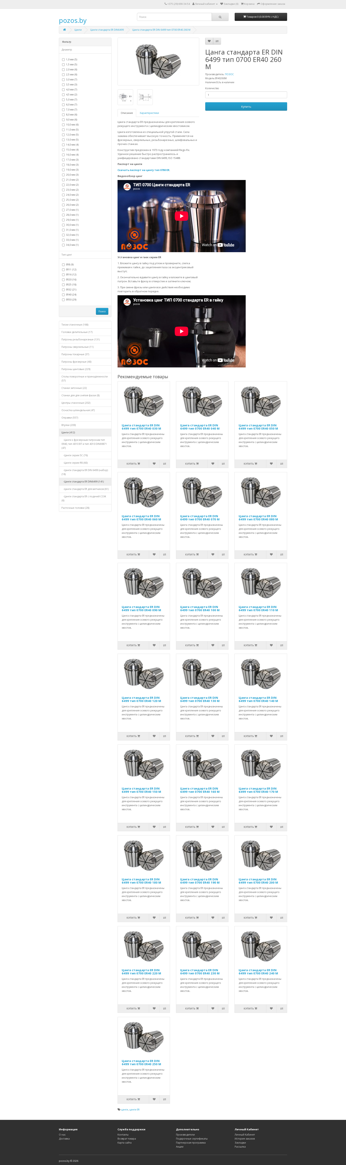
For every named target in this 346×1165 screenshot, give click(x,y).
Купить (246, 106)
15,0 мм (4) (72, 149)
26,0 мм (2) (72, 204)
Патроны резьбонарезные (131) (80, 339)
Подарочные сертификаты (192, 1138)
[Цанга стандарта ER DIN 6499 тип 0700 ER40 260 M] (158, 61)
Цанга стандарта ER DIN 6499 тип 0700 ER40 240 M (258, 971)
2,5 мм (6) (71, 74)
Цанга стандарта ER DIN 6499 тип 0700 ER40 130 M (200, 699)
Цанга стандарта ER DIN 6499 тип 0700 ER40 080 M (258, 517)
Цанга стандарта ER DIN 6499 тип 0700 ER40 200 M (258, 881)
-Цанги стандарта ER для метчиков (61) (85, 489)
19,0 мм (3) (72, 169)
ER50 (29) (71, 299)
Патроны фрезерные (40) (76, 361)
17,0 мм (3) (72, 159)
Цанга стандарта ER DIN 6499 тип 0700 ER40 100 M (200, 608)
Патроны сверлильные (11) (77, 347)
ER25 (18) (71, 284)
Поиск (102, 311)
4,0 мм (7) (71, 89)
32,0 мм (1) (72, 235)
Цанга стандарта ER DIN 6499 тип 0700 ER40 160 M (200, 790)
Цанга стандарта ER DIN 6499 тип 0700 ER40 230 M (200, 971)
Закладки (240, 1142)
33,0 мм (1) (72, 240)
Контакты (123, 1134)
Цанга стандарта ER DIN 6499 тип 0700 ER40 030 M (141, 427)
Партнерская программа (191, 1142)
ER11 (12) (71, 269)
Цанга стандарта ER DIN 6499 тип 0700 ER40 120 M (141, 699)
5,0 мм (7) (71, 99)
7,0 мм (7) (71, 109)
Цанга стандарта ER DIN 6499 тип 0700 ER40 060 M (141, 517)
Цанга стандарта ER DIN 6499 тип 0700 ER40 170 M (258, 790)
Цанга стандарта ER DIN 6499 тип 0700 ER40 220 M (141, 971)
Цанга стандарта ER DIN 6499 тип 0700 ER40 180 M (141, 881)
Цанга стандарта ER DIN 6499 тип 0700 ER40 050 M (258, 427)
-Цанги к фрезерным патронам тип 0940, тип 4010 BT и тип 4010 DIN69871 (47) (84, 444)
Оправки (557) (69, 417)
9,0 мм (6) (71, 119)
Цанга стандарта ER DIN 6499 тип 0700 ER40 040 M (200, 427)
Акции (179, 1146)
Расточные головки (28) (75, 508)
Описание (127, 113)
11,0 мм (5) (72, 129)
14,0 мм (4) (72, 144)
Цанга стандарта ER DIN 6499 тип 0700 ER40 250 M (141, 1062)
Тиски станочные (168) (74, 324)
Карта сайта (125, 1142)
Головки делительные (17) (77, 332)
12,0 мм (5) (72, 134)
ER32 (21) (71, 289)
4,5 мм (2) (71, 94)
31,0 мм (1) (72, 230)
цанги (124, 1109)
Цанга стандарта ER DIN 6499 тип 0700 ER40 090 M (141, 608)
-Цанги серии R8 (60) (74, 462)
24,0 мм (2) (72, 194)
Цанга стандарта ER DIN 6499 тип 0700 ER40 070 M (200, 517)
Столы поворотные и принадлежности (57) (84, 378)
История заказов (245, 1138)
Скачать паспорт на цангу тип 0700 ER (143, 170)
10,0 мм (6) (72, 124)
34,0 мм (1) (72, 245)
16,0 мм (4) (72, 154)
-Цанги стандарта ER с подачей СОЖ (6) (83, 498)
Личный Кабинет (245, 1134)
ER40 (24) (71, 294)
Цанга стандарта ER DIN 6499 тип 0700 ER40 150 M (141, 790)
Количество (212, 88)
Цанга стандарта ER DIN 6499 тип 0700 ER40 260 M (161, 29)
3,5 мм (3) (71, 84)
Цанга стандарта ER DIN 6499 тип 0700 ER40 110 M (258, 608)
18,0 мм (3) (72, 164)
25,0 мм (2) (72, 199)
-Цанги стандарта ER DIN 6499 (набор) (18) (84, 472)
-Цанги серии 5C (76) (74, 455)
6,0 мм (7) (71, 104)
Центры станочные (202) (75, 403)
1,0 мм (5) (71, 59)
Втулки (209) (68, 425)
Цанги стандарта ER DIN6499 (107, 29)
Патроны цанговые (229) (75, 369)
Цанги (78, 29)
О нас (62, 1134)
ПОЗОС (229, 74)
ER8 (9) (69, 264)
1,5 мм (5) (71, 64)
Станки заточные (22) (74, 388)
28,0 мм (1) (72, 214)
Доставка (64, 1138)
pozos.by (73, 20)
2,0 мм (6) (71, 69)
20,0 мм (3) (72, 174)
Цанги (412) (68, 432)
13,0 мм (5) (72, 139)
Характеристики (149, 113)
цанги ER (134, 1109)
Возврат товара (127, 1138)
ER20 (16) (71, 279)
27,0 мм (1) (72, 209)
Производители (185, 1134)
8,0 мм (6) (71, 114)
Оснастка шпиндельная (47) (78, 410)
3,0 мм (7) (71, 79)
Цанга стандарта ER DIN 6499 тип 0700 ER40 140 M (258, 699)
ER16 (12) (71, 274)
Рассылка (240, 1146)
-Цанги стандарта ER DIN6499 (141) (82, 481)
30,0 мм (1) (72, 225)
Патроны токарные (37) (75, 354)
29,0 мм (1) (72, 219)
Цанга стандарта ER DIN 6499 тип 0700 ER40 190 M (200, 881)
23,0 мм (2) (72, 189)
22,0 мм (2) (72, 184)
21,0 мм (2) (72, 179)
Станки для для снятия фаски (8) (80, 395)
